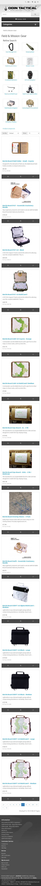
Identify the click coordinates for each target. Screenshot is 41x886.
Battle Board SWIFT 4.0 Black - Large (16, 650)
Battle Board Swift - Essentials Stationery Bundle (18, 562)
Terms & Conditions (7, 836)
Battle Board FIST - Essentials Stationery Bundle (18, 206)
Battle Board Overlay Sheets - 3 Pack (16, 517)
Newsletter (4, 869)
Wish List (3, 867)
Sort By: (5, 133)
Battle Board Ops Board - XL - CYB (15, 428)
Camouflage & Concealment (30, 108)
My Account (4, 863)
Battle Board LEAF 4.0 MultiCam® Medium (18, 383)
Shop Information (6, 828)
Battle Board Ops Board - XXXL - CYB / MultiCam (17, 473)
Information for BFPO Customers (10, 822)
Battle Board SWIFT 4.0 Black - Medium (17, 694)
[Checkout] (38, 2)
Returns (3, 846)
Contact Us (4, 844)
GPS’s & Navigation (30, 80)
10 (33, 805)
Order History (5, 865)
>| (6, 808)
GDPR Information (6, 838)
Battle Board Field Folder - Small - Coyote (18, 161)
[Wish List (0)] (32, 2)
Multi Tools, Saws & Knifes (30, 94)
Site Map (3, 848)
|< (3, 805)
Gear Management (11, 52)
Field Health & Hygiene (11, 108)
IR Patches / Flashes (11, 122)
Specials (3, 857)
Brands (3, 853)
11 (36, 805)
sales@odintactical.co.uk (8, 880)
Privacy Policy (5, 834)
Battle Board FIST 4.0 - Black (13, 250)
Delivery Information (7, 832)
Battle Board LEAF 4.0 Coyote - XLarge (17, 339)
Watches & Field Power (11, 94)
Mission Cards (30, 66)
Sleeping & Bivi (30, 52)
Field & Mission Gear (9, 30)
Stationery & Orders (11, 66)
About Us (4, 830)
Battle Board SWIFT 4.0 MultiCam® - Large (19, 739)
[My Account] (29, 2)
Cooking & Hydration (11, 80)
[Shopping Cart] (35, 2)
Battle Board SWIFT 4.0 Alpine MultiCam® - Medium (19, 606)
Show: (24, 133)
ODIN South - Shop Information (10, 826)
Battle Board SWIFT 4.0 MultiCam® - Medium (19, 783)
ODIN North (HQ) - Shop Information (11, 824)
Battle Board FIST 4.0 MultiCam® (15, 294)
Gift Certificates (5, 855)
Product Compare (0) (9, 128)
